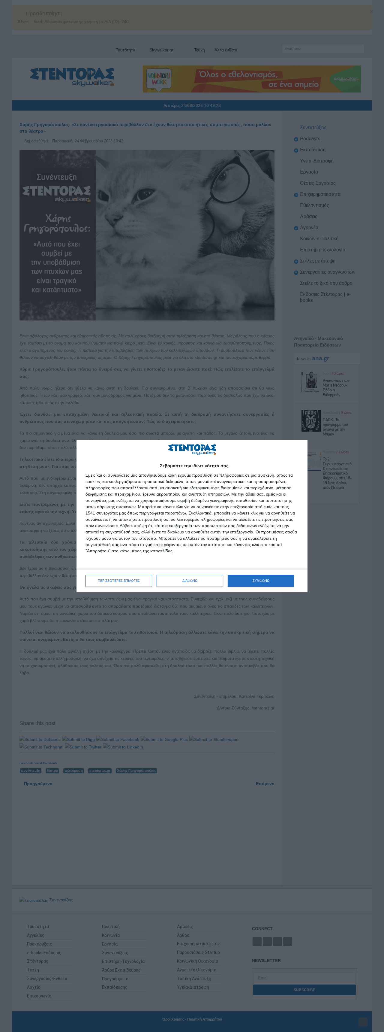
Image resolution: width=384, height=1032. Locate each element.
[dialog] (192, 516)
